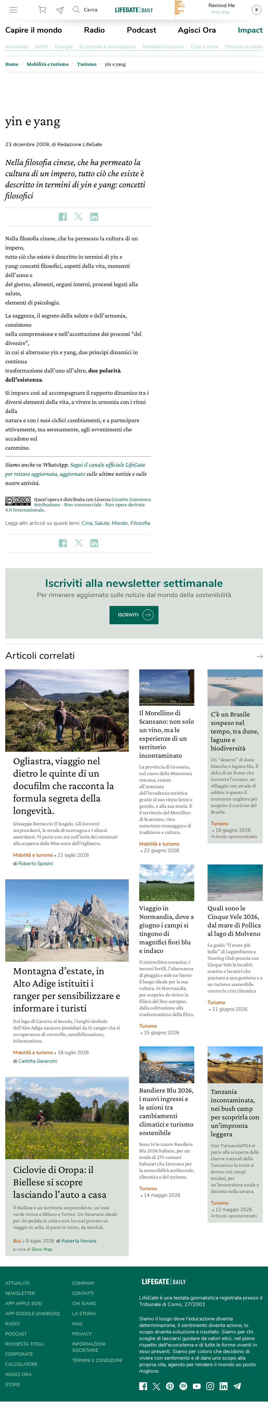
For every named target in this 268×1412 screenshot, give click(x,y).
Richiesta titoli (24, 1344)
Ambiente (16, 46)
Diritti (41, 46)
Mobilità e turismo (163, 46)
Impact (250, 30)
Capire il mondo (33, 30)
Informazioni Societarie (89, 1347)
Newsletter (60, 10)
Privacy (82, 1334)
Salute (102, 523)
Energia (63, 46)
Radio (94, 30)
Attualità (17, 1283)
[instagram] (210, 1386)
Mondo (120, 523)
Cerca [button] (91, 9)
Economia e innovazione (107, 46)
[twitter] (156, 1386)
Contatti (83, 1293)
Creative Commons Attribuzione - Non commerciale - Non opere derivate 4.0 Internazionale (78, 504)
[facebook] (143, 1386)
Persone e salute (244, 46)
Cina (87, 523)
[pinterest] (170, 1386)
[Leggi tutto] (258, 656)
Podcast (141, 30)
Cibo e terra (204, 46)
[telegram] (237, 1386)
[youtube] (197, 1386)
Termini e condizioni (97, 1360)
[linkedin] (223, 1386)
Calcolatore (21, 1364)
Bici (17, 1241)
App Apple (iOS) (23, 1303)
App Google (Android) (32, 1314)
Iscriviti (128, 615)
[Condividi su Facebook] (63, 217)
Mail (77, 1324)
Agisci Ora (197, 30)
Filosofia (140, 523)
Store (43, 10)
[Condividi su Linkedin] (94, 217)
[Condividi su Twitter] (78, 217)
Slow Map (42, 1249)
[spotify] (183, 1386)
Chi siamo (84, 1303)
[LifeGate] (134, 9)
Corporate (19, 1354)
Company (83, 1283)
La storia (84, 1314)
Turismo (219, 823)
